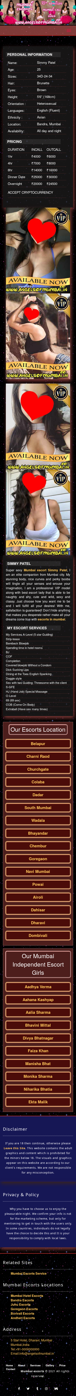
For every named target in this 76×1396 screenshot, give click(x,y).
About (21, 1365)
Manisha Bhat (38, 1063)
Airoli (38, 897)
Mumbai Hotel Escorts (27, 1295)
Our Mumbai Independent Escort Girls (38, 964)
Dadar (38, 794)
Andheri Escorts (23, 1318)
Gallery (50, 1365)
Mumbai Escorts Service (29, 1273)
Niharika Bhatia (38, 1089)
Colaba (38, 782)
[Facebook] (19, 1388)
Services (35, 1365)
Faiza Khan (38, 1050)
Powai (38, 884)
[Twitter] (28, 1388)
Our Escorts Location (38, 729)
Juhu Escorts (21, 1304)
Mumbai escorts (32, 1371)
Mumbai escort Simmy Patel (45, 570)
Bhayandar (38, 833)
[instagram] (46, 1388)
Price (62, 1365)
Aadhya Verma (38, 986)
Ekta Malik (38, 1102)
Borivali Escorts (22, 1313)
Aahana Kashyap (38, 999)
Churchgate (38, 769)
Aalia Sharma (38, 1012)
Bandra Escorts (22, 1300)
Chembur (38, 846)
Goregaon (38, 858)
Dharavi (38, 922)
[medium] (56, 1388)
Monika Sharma (38, 1076)
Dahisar (38, 910)
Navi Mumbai (38, 871)
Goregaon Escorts (24, 1309)
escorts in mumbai (51, 619)
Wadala (38, 820)
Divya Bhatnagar (38, 1038)
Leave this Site (14, 1148)
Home (9, 1365)
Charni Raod (38, 756)
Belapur (38, 743)
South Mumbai (38, 807)
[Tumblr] (37, 1388)
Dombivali (38, 935)
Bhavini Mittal (38, 1025)
